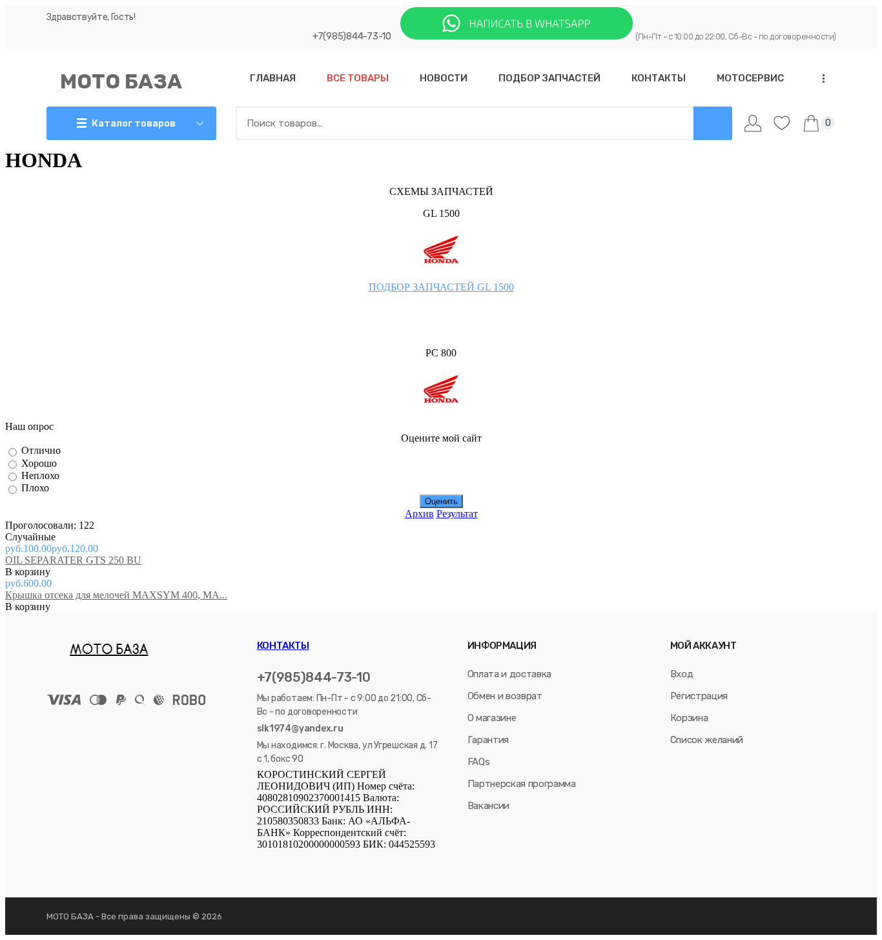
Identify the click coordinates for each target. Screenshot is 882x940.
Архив (419, 513)
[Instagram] (315, 862)
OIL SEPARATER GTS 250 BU (73, 560)
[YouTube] (334, 862)
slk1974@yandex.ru (300, 728)
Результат (457, 513)
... (819, 78)
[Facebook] (279, 862)
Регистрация (699, 696)
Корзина (689, 718)
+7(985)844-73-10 (352, 36)
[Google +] (352, 862)
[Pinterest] (368, 862)
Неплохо (40, 475)
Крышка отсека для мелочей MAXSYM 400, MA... (116, 594)
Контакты (283, 645)
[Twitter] (297, 862)
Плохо (35, 488)
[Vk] (263, 862)
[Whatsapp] (516, 36)
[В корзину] (73, 572)
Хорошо (39, 463)
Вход (681, 674)
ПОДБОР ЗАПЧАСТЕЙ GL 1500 (441, 286)
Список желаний (706, 740)
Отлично (41, 450)
